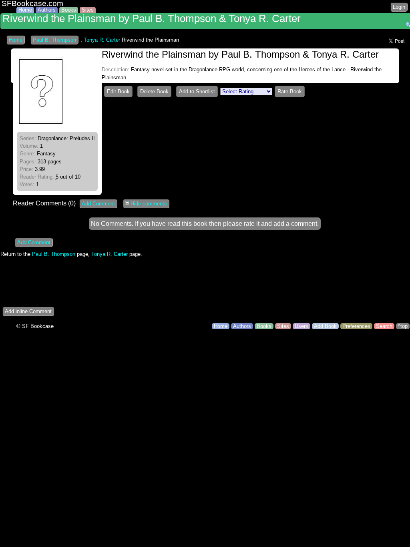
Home (25, 10)
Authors (47, 10)
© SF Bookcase (35, 326)
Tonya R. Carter (102, 40)
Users (301, 326)
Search (384, 326)
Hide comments (148, 204)
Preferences (356, 326)
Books (68, 10)
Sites (88, 10)
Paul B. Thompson (54, 40)
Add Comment (98, 204)
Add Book (325, 326)
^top (403, 326)
